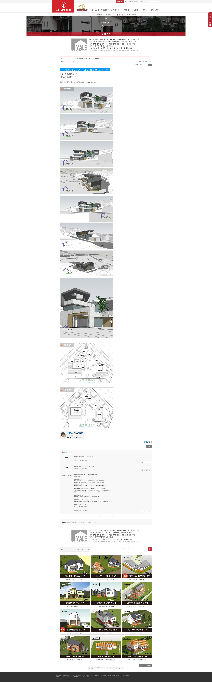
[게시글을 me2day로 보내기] (149, 442)
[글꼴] (145, 65)
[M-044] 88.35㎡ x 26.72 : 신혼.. (74, 633)
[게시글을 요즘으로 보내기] (151, 442)
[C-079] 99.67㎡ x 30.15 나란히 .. (106, 579)
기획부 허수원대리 (76, 61)
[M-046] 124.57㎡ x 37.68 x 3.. (137, 633)
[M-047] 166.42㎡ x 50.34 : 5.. (75, 660)
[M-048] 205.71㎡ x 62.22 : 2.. (106, 633)
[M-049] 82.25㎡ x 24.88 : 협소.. (137, 606)
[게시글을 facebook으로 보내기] (147, 442)
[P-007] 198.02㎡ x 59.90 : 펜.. (137, 579)
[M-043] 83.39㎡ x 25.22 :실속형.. (106, 606)
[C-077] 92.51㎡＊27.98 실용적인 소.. (106, 660)
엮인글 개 (69, 452)
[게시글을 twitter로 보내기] (145, 442)
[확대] (149, 65)
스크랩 (139, 64)
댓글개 (65, 452)
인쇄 (136, 64)
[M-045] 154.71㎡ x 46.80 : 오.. (75, 606)
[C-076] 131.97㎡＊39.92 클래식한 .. (137, 660)
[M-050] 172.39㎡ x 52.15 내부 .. (74, 579)
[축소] (151, 65)
